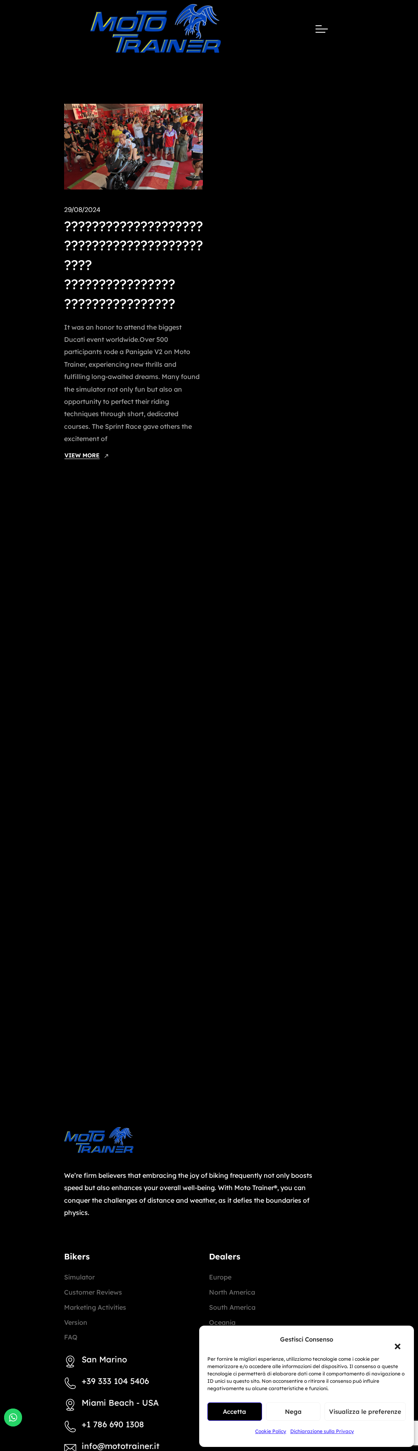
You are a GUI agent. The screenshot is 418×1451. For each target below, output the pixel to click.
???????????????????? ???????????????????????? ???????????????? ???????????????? (133, 264)
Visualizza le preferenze (365, 1411)
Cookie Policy (270, 1431)
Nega (293, 1411)
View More (82, 455)
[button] (393, 1341)
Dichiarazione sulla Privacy (322, 1431)
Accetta (234, 1411)
